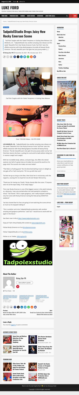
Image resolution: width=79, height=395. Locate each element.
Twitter (60, 65)
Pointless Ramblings (64, 68)
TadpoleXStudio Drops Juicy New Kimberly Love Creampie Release (26, 297)
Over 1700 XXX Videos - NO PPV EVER (28, 139)
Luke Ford (10, 7)
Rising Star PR (9, 53)
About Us (22, 1)
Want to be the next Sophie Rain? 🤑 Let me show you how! (39, 386)
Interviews (40, 16)
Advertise (61, 37)
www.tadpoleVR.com (38, 223)
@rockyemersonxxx (29, 227)
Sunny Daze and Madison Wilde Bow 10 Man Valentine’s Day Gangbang (7, 339)
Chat (75, 16)
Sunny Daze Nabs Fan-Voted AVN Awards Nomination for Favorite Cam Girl (7, 349)
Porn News (4, 16)
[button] (4, 56)
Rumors (22, 16)
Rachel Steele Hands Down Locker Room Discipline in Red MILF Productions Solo (7, 377)
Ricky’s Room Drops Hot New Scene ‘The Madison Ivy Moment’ (32, 349)
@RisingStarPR (21, 236)
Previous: (14, 312)
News (60, 62)
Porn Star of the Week (64, 52)
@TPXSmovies (27, 232)
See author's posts (25, 283)
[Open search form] (67, 15)
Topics (58, 43)
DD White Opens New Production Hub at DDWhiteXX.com (32, 377)
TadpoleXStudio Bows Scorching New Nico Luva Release (42, 297)
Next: (41, 312)
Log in (58, 206)
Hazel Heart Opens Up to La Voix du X (66, 148)
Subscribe (60, 175)
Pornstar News (14, 16)
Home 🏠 (15, 1)
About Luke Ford (61, 35)
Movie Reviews (31, 16)
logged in (13, 325)
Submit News (62, 40)
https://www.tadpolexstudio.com (28, 218)
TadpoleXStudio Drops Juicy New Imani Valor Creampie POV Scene (10, 297)
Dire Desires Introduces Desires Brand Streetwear (32, 339)
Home (58, 31)
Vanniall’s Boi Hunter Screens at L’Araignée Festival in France (32, 367)
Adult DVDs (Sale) (50, 16)
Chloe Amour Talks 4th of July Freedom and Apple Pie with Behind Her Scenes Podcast (7, 367)
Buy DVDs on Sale (61, 71)
